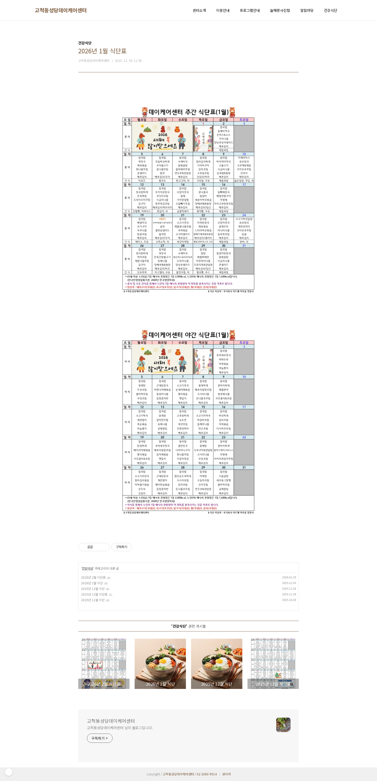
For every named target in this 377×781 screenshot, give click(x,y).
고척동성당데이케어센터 (61, 10)
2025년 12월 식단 (93, 588)
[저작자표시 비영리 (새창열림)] (136, 547)
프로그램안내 (250, 10)
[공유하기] (97, 547)
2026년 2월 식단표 (93, 577)
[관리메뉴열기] (9, 772)
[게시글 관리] (104, 547)
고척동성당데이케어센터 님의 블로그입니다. (120, 727)
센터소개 (199, 10)
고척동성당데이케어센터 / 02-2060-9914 (190, 774)
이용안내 (223, 10)
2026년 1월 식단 (92, 583)
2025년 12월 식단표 (94, 594)
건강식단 (330, 10)
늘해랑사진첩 (280, 10)
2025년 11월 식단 (93, 600)
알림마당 (307, 10)
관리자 (226, 774)
